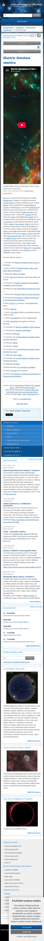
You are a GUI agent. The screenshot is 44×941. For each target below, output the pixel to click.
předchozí (23, 43)
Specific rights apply (31, 390)
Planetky (8, 900)
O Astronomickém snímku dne (18, 440)
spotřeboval (33, 207)
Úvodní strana (8, 27)
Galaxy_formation (19, 274)
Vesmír (12, 411)
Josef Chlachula (30, 388)
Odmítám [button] (27, 932)
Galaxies (13, 309)
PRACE (37, 186)
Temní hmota (25, 411)
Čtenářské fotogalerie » (13, 451)
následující (21, 51)
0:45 (38, 231)
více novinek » (35, 601)
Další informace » (34, 741)
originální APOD (25, 399)
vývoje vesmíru (8, 203)
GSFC (24, 394)
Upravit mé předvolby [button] (27, 936)
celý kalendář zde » (33, 646)
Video (27, 224)
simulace (27, 250)
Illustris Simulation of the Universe (28, 327)
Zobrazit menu (22, 21)
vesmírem (7, 222)
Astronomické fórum (12, 886)
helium (24, 233)
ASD (14, 394)
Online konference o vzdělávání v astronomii (17, 504)
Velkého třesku (11, 238)
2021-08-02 (14, 312)
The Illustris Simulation (27, 367)
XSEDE (5, 188)
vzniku (12, 217)
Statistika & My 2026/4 (21, 534)
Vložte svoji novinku (35, 459)
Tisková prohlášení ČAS (13, 846)
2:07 (19, 236)
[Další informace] (22, 688)
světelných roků (27, 212)
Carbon (15, 346)
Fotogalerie (20, 27)
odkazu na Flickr (28, 596)
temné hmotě (12, 236)
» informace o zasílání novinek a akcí (16, 662)
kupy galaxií (20, 224)
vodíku (14, 231)
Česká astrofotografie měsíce (17, 747)
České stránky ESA (11, 859)
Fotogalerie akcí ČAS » (12, 455)
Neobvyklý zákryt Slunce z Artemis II (18, 577)
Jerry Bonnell (36, 385)
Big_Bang (16, 364)
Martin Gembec (8, 468)
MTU (28, 385)
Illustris (17, 207)
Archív (9, 437)
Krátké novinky (10, 460)
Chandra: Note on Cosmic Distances (27, 294)
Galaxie (7, 897)
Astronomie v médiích (12, 880)
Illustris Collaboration (21, 186)
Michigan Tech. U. (33, 394)
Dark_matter (17, 355)
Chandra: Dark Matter (23, 330)
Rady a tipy (8, 876)
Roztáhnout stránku (33, 35)
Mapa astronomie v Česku (14, 883)
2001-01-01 (13, 277)
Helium (15, 343)
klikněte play (7, 200)
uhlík (30, 233)
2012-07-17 (13, 303)
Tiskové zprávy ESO (12, 856)
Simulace (28, 215)
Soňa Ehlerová (8, 501)
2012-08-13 (14, 370)
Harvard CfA (16, 188)
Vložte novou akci (36, 607)
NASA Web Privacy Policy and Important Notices (22, 392)
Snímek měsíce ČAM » (12, 448)
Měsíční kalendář (13, 430)
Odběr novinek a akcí (12, 652)
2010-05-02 (14, 321)
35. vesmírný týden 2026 (14, 669)
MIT (10, 188)
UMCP (12, 388)
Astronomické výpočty (12, 873)
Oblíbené (10, 426)
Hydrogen (16, 334)
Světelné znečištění (11, 870)
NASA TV (8, 863)
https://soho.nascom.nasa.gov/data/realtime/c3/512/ (22, 567)
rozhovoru (12, 539)
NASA (32, 186)
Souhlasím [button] (26, 927)
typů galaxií (29, 217)
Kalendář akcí (9, 608)
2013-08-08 (14, 318)
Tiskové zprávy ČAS (12, 849)
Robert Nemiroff (20, 385)
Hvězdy (7, 894)
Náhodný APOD (22, 404)
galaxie (5, 205)
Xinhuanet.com (11, 494)
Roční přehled (12, 433)
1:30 (33, 233)
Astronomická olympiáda (13, 853)
